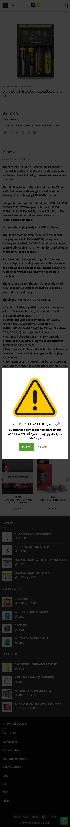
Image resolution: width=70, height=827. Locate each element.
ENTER (26, 447)
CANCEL (43, 447)
